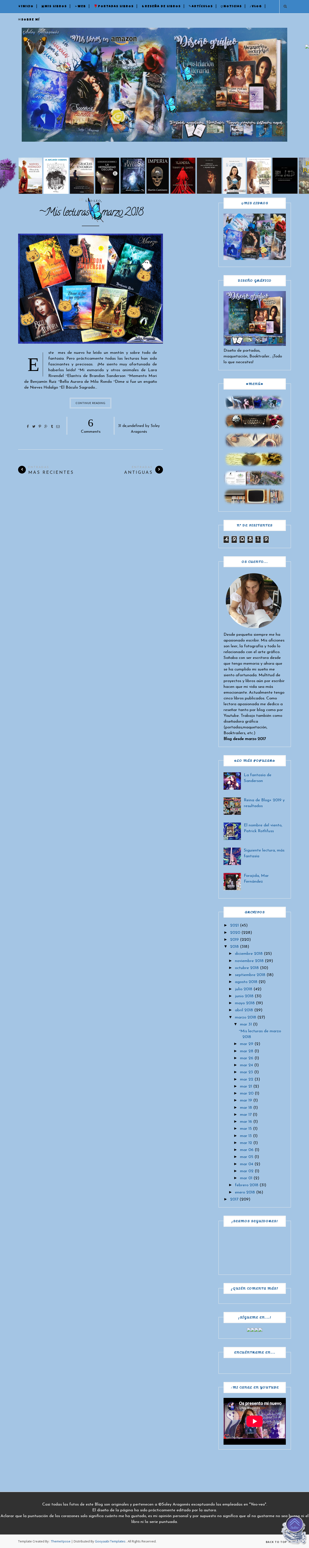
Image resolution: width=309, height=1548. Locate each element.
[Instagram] (257, 1331)
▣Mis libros (54, 6)
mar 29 (246, 1044)
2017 (234, 1199)
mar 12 (246, 1143)
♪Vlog (256, 6)
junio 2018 (244, 996)
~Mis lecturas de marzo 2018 (90, 213)
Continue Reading (91, 402)
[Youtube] (260, 1331)
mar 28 (246, 1051)
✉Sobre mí (29, 19)
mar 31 (246, 1024)
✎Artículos (201, 6)
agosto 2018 (246, 982)
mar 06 (246, 1150)
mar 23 (246, 1072)
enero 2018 (245, 1192)
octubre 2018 (247, 968)
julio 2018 (243, 989)
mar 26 (246, 1058)
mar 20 (246, 1093)
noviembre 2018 (249, 961)
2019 (234, 940)
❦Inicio (26, 6)
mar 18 (246, 1108)
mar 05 (246, 1157)
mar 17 (246, 1115)
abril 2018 (244, 1010)
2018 (234, 947)
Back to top (277, 1542)
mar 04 (246, 1164)
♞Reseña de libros (161, 6)
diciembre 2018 (249, 954)
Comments (90, 425)
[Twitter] (253, 1331)
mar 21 (246, 1086)
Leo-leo (93, 201)
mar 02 (246, 1171)
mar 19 (246, 1100)
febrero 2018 (246, 1185)
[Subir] (294, 1531)
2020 (235, 933)
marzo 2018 (245, 1017)
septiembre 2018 (250, 975)
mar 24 (246, 1065)
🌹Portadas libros (114, 6)
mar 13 (246, 1136)
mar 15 (246, 1129)
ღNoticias (231, 6)
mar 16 (246, 1122)
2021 (234, 925)
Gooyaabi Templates (110, 1541)
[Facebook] (249, 1331)
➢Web (80, 6)
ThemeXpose (60, 1541)
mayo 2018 (245, 1003)
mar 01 (246, 1178)
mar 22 (246, 1079)
